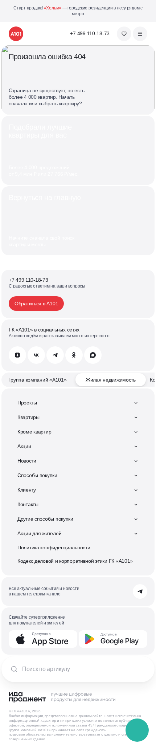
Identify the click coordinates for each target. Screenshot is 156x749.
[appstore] (43, 639)
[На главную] (16, 34)
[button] (137, 730)
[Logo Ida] (62, 697)
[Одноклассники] (74, 355)
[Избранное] (124, 34)
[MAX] (93, 355)
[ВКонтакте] (36, 355)
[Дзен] (17, 355)
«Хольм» (52, 8)
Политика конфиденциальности (53, 547)
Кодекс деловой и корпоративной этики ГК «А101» (75, 561)
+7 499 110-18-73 (90, 33)
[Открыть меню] (140, 34)
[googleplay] (113, 639)
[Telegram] (55, 355)
